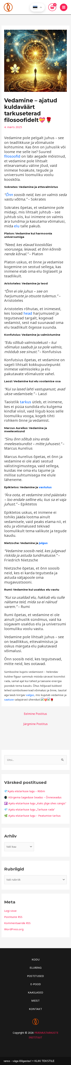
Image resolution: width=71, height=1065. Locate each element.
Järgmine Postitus (35, 724)
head (27, 313)
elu (16, 226)
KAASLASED (35, 992)
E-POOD (35, 984)
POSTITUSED (35, 976)
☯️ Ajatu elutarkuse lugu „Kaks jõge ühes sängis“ (35, 803)
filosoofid (12, 156)
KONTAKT (35, 1009)
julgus (43, 543)
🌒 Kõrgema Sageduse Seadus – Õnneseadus (33, 797)
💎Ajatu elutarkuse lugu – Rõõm (24, 791)
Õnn (9, 194)
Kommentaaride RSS (17, 923)
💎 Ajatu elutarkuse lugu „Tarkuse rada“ (29, 809)
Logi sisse (10, 910)
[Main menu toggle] (63, 7)
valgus (30, 695)
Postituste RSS (13, 917)
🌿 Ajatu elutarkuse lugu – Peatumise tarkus (32, 815)
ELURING (36, 967)
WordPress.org (13, 929)
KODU (36, 959)
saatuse (9, 699)
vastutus (45, 487)
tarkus (25, 401)
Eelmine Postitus (35, 714)
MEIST (35, 1000)
